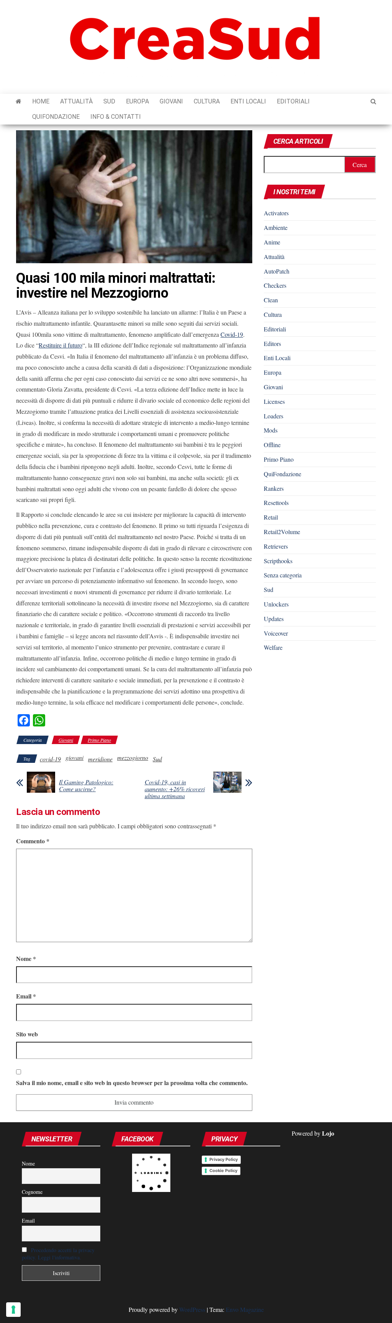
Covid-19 (231, 334)
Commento (32, 840)
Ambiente (275, 227)
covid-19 (50, 759)
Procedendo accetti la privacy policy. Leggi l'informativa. (58, 1253)
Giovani (171, 101)
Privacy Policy (223, 1159)
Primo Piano (99, 740)
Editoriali (293, 101)
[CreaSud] (18, 101)
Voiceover (276, 633)
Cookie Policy (223, 1170)
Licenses (274, 401)
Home (40, 101)
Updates (274, 619)
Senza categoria (283, 575)
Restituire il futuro (60, 345)
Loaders (273, 416)
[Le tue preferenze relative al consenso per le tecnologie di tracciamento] (13, 1309)
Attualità (76, 101)
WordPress (192, 1309)
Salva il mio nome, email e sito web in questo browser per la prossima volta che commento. (132, 1082)
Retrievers (276, 546)
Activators (276, 213)
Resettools (276, 502)
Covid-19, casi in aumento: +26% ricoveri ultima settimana (175, 789)
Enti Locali (248, 101)
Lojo (328, 1133)
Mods (271, 430)
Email (26, 996)
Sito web (27, 1034)
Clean (271, 300)
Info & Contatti (115, 116)
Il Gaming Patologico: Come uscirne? (86, 785)
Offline (272, 445)
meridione (100, 759)
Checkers (275, 285)
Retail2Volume (282, 532)
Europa (137, 101)
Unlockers (276, 604)
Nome (26, 958)
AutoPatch (276, 271)
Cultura (207, 101)
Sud (109, 101)
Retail (271, 517)
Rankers (274, 488)
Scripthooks (278, 561)
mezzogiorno (132, 757)
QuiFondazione (56, 116)
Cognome (32, 1191)
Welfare (273, 647)
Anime (272, 242)
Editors (272, 343)
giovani (74, 757)
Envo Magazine (245, 1309)
